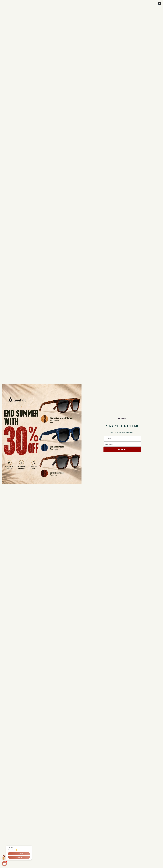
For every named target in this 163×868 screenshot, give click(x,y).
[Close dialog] (159, 3)
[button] (4, 863)
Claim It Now (122, 450)
